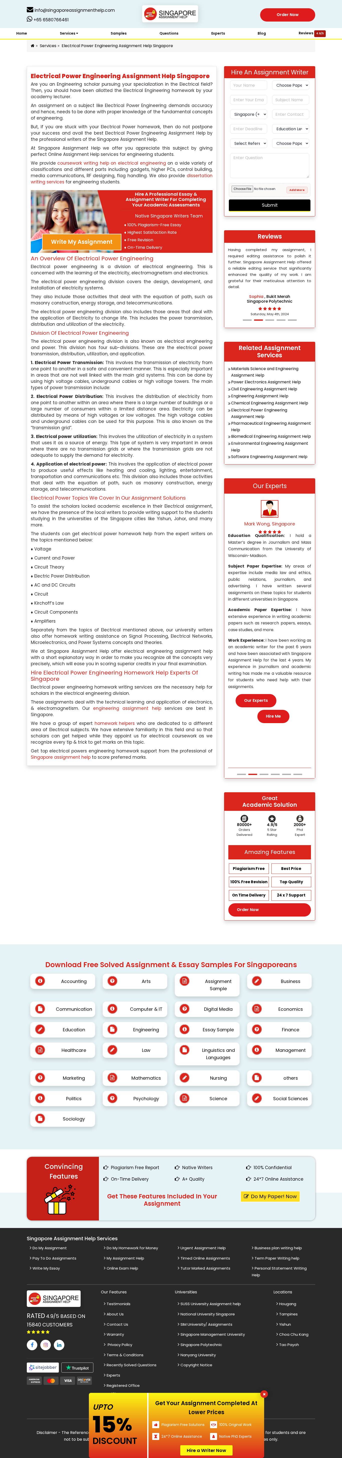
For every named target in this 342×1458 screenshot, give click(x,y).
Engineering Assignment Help (259, 396)
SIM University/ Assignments (206, 1324)
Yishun (285, 1324)
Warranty (115, 1334)
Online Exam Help (122, 1268)
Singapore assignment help (61, 757)
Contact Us (117, 1324)
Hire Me (273, 723)
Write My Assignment (81, 242)
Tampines (288, 1314)
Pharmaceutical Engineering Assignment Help (271, 426)
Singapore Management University (213, 1334)
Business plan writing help (278, 1248)
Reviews (311, 33)
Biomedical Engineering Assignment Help (271, 436)
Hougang (287, 1303)
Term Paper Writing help (277, 1258)
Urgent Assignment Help (203, 1248)
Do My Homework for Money (132, 1248)
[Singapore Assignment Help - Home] (171, 15)
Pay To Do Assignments (54, 1258)
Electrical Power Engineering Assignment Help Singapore (117, 46)
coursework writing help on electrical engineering (111, 163)
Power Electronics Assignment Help (266, 382)
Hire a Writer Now (206, 1450)
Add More (297, 190)
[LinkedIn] (59, 1345)
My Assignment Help (125, 1258)
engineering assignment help (127, 708)
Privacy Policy (119, 1344)
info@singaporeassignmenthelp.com (74, 10)
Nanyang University (198, 1355)
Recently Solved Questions (131, 1365)
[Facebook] (32, 1345)
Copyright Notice (196, 1365)
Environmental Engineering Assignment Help (269, 446)
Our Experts (256, 707)
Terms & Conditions (125, 1355)
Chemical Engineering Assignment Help (269, 403)
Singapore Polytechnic (201, 1344)
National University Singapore (208, 1314)
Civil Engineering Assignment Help (264, 389)
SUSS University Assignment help (211, 1303)
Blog (262, 33)
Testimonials (118, 1303)
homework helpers (115, 723)
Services (68, 33)
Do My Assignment (50, 1248)
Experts (218, 33)
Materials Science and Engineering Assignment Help (264, 372)
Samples (119, 33)
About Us (115, 1314)
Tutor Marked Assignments (205, 1268)
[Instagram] (45, 1345)
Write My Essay (46, 1268)
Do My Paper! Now (274, 1196)
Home (21, 33)
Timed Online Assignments (205, 1258)
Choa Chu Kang (293, 1334)
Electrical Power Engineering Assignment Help (259, 413)
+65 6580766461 (50, 20)
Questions (169, 33)
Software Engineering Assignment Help (269, 457)
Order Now (288, 15)
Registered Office (123, 1385)
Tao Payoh (289, 1344)
